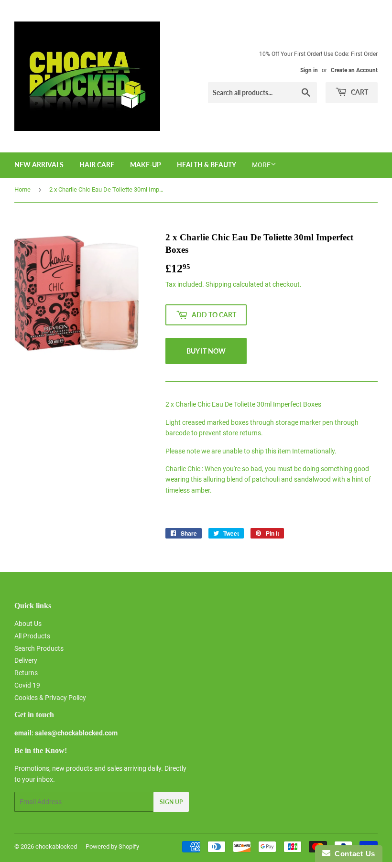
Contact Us (352, 854)
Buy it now (206, 351)
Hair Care (96, 165)
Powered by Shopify (112, 846)
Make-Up (145, 165)
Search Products (39, 648)
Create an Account (354, 70)
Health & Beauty (206, 165)
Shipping (218, 284)
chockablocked (56, 846)
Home (22, 189)
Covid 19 (27, 685)
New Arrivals (39, 165)
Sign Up (171, 802)
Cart (358, 92)
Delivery (25, 660)
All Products (32, 636)
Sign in (309, 70)
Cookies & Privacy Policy (50, 697)
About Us (28, 623)
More (261, 165)
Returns (26, 673)
